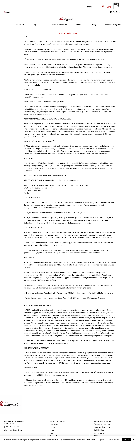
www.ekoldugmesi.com (38, 250)
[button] (116, 6)
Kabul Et (126, 440)
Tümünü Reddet (113, 440)
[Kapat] (133, 439)
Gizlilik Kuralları (91, 440)
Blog (51, 433)
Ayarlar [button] (101, 440)
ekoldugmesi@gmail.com (41, 188)
